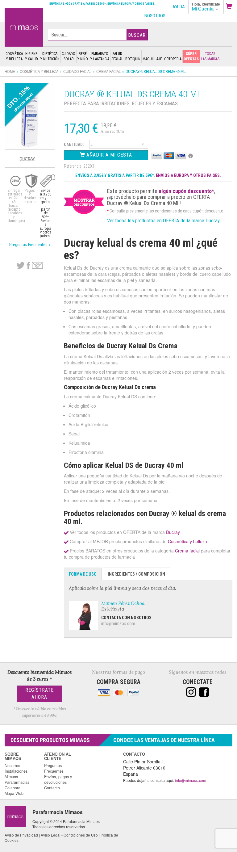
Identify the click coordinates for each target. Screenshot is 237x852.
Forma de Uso (83, 574)
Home (10, 71)
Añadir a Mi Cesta (108, 155)
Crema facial (108, 71)
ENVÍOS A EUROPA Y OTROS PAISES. (188, 175)
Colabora (12, 788)
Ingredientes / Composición (136, 574)
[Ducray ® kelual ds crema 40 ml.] (24, 26)
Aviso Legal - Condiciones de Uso (69, 834)
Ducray (173, 532)
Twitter (20, 265)
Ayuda (179, 7)
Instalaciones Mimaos (16, 773)
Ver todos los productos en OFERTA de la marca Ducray (163, 220)
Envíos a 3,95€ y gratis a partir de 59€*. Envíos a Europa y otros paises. (102, 3)
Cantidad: (74, 144)
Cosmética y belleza (39, 71)
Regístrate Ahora (39, 693)
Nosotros (12, 765)
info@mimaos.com (118, 623)
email (37, 265)
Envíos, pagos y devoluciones (58, 779)
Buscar (137, 35)
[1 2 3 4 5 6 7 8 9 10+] (118, 145)
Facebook (28, 265)
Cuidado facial (77, 71)
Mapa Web (14, 793)
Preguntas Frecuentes (54, 768)
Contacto (52, 788)
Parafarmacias (17, 782)
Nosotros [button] (154, 16)
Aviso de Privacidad (21, 834)
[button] (230, 7)
